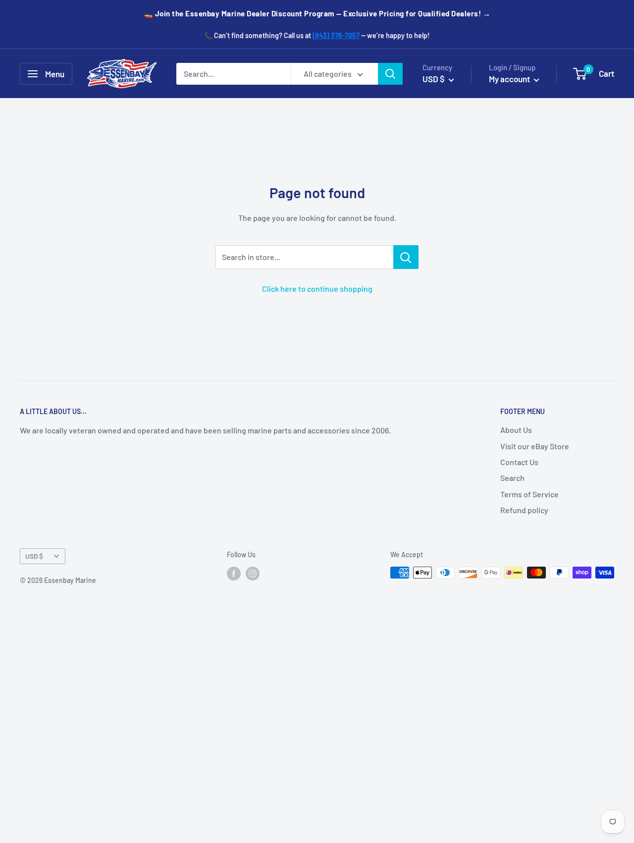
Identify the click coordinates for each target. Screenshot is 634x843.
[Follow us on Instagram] (253, 573)
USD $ (34, 556)
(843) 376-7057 (336, 35)
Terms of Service (529, 494)
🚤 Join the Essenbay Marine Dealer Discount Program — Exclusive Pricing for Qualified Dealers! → (317, 13)
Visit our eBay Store (534, 446)
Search (512, 477)
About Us (516, 429)
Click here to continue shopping (317, 288)
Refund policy (524, 510)
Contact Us (519, 462)
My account (510, 79)
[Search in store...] (406, 257)
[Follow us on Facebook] (234, 573)
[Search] (390, 74)
